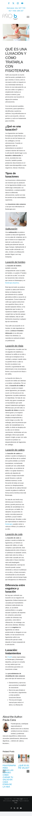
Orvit (15, 802)
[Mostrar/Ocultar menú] (28, 17)
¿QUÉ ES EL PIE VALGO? (23, 766)
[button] (4, 771)
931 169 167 (18, 11)
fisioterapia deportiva (12, 283)
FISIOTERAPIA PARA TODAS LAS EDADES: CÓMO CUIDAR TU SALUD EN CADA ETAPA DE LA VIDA (9, 776)
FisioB (10, 657)
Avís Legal (19, 798)
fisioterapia (9, 524)
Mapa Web (15, 800)
